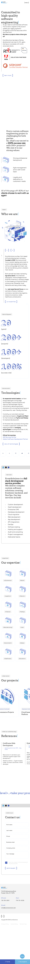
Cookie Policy (14, 924)
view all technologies (11, 444)
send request (11, 868)
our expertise (11, 301)
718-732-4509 (20, 900)
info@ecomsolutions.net (8, 908)
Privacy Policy (5, 924)
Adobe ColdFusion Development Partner (15, 439)
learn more (7, 75)
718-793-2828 (5, 900)
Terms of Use (23, 924)
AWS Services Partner (9, 437)
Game (22, 956)
